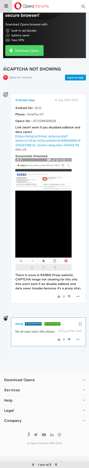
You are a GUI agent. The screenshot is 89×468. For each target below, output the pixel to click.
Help (8, 400)
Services (12, 390)
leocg (19, 323)
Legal (9, 410)
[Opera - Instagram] (59, 434)
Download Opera (27, 50)
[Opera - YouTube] (44, 434)
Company (13, 420)
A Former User (25, 100)
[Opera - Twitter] (36, 434)
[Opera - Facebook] (29, 434)
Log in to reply (75, 77)
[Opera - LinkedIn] (52, 434)
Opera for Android (20, 77)
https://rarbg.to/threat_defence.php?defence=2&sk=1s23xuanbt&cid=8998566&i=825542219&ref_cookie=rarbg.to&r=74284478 (48, 140)
